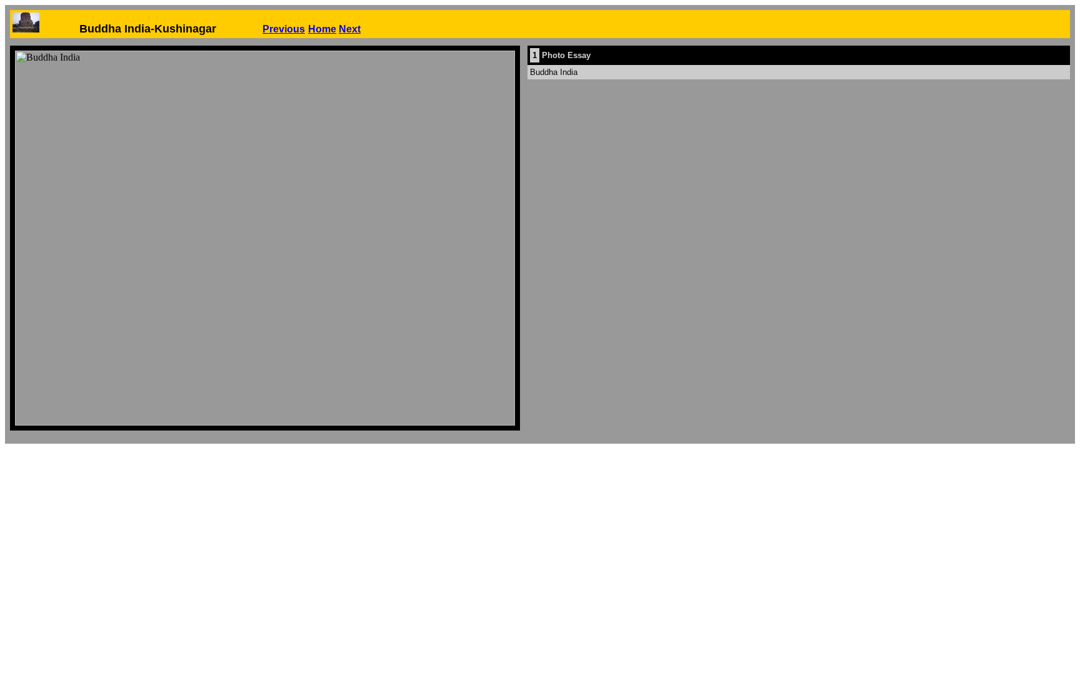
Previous (283, 29)
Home (322, 29)
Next (350, 29)
